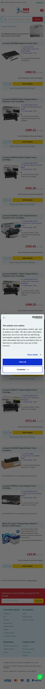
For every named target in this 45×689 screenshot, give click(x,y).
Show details (32, 355)
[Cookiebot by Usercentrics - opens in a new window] (32, 317)
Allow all (22, 362)
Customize (21, 369)
